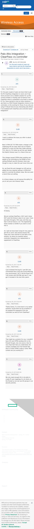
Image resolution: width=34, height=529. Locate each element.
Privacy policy (5, 474)
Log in (26, 13)
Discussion (17, 31)
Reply (3, 89)
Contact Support (6, 491)
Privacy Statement (11, 514)
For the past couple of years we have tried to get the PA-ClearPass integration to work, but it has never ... (19, 66)
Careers (4, 467)
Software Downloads (7, 496)
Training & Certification (8, 493)
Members (5, 34)
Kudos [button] (30, 73)
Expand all (6, 49)
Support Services (6, 488)
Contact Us (5, 469)
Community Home (6, 31)
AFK (17, 84)
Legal (3, 479)
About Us (4, 465)
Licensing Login (6, 498)
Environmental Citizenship (9, 472)
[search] (14, 6)
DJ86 (18, 129)
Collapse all (14, 49)
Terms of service (6, 477)
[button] (32, 503)
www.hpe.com (20, 452)
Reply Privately (9, 89)
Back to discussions (8, 46)
